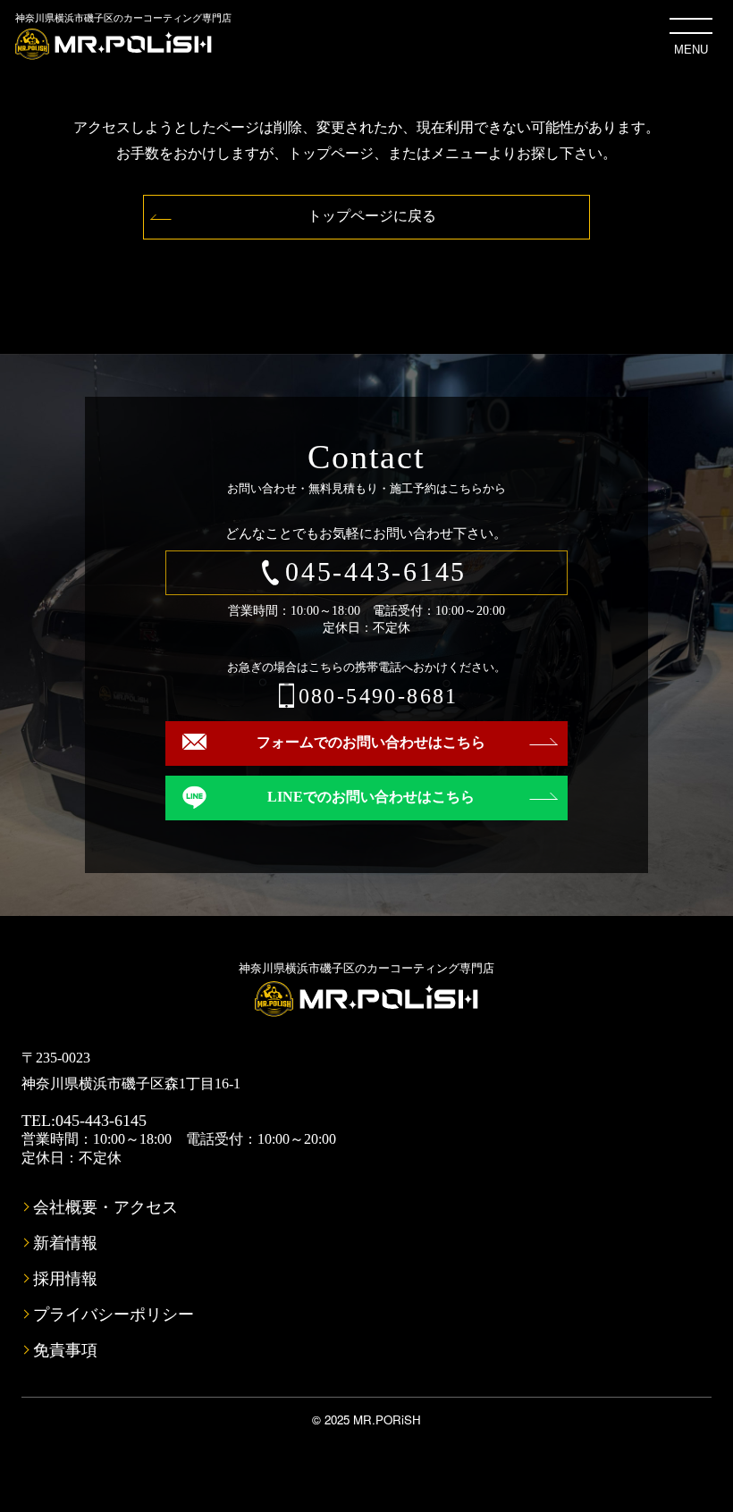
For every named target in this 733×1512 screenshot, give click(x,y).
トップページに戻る (372, 215)
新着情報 (65, 1243)
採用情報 (65, 1279)
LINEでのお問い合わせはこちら (371, 796)
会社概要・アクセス (105, 1207)
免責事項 (65, 1350)
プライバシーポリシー (113, 1314)
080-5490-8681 (379, 696)
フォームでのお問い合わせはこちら (371, 742)
